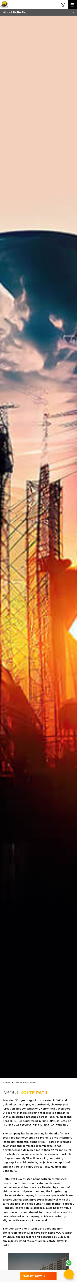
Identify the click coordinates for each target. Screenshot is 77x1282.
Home (6, 1082)
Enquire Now (32, 1276)
